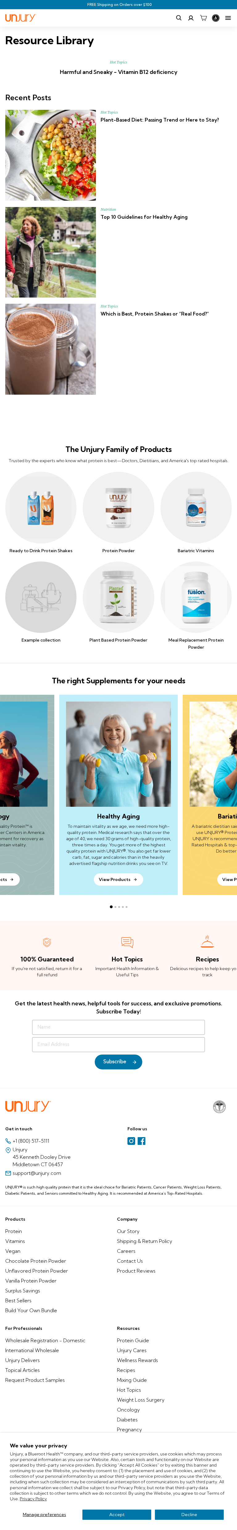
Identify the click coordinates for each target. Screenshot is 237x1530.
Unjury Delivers (22, 1360)
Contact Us (130, 1261)
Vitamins (15, 1241)
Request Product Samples (35, 1380)
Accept (117, 1514)
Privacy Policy (33, 1499)
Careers (126, 1251)
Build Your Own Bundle (31, 1310)
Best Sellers (18, 1300)
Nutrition (108, 209)
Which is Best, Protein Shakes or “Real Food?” (155, 314)
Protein (13, 1231)
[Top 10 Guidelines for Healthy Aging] (50, 252)
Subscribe (114, 1061)
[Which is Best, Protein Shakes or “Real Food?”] (50, 349)
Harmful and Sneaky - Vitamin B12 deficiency (118, 71)
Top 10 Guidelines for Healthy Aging (144, 217)
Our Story (128, 1231)
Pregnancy (129, 1429)
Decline (189, 1514)
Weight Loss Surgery (140, 1400)
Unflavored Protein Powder (36, 1271)
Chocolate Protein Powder (35, 1261)
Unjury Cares (132, 1350)
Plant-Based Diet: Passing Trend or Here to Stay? (160, 120)
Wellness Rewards (137, 1360)
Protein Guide (133, 1340)
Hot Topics (118, 62)
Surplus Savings (22, 1290)
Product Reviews (136, 1271)
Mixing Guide (132, 1380)
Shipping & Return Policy (144, 1241)
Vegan (12, 1251)
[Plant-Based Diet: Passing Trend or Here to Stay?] (50, 155)
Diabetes (127, 1419)
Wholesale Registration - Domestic (45, 1340)
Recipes (126, 1370)
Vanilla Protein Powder (30, 1281)
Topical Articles (22, 1370)
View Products (115, 879)
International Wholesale (32, 1350)
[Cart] (203, 18)
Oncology (128, 1410)
